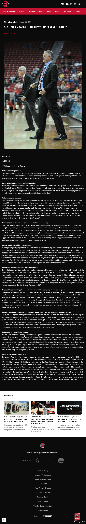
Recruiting (79, 11)
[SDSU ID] (63, 4)
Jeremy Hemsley (63, 188)
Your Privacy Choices (43, 488)
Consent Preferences (43, 475)
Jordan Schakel (15, 283)
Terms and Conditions (43, 479)
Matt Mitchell (30, 283)
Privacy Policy (43, 471)
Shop (71, 4)
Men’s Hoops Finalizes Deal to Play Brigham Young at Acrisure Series (42, 422)
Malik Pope (21, 188)
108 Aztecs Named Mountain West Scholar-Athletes (15, 421)
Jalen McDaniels (31, 267)
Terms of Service (43, 497)
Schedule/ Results (35, 11)
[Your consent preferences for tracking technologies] (4, 520)
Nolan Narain (30, 225)
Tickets (67, 4)
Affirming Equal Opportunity (43, 506)
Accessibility (43, 510)
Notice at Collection (43, 492)
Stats (49, 11)
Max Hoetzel (79, 188)
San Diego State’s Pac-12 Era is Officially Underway (69, 421)
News (57, 11)
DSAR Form (43, 484)
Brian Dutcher (21, 166)
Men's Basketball (10, 22)
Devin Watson (37, 188)
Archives (67, 11)
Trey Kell (7, 188)
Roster (21, 11)
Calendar (75, 4)
